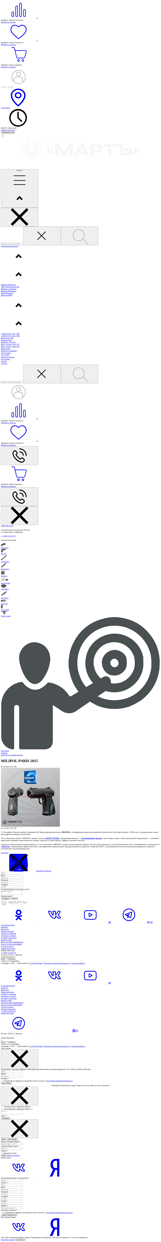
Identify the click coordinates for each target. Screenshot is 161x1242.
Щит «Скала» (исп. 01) (10, 344)
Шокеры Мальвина (8, 291)
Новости (4, 927)
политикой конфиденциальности (59, 1081)
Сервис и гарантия (8, 934)
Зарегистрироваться (9, 1215)
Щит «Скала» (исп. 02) (10, 346)
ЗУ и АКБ (5, 355)
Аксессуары (6, 353)
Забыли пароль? (13, 1155)
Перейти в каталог (8, 22)
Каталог (19, 170)
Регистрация (12, 1139)
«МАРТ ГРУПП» (52, 838)
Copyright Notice (36, 963)
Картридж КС (6, 340)
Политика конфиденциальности (57, 963)
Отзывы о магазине (9, 938)
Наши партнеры (7, 931)
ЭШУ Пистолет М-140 (10, 287)
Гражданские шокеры (9, 246)
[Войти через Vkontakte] (19, 1176)
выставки (5, 853)
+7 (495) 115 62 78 (8, 536)
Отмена (14, 898)
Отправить (5, 898)
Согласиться (20, 1240)
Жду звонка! (6, 1083)
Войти (4, 1155)
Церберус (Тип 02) (8, 342)
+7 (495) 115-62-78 (8, 1011)
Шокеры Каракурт (8, 285)
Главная (4, 753)
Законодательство (8, 948)
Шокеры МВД (6, 295)
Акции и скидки (7, 357)
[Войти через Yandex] (54, 1176)
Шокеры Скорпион (8, 289)
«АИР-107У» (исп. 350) (10, 336)
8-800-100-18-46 (7, 1013)
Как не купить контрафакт (11, 944)
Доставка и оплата (8, 936)
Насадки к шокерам (9, 351)
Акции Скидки (4, 362)
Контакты (5, 929)
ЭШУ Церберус (7, 293)
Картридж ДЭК (7, 338)
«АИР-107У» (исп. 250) (10, 334)
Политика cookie (7, 1240)
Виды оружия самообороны (12, 942)
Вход (4, 1139)
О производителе (8, 925)
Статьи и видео (7, 946)
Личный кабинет (78, 963)
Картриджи (5, 349)
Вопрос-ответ (6, 940)
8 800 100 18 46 (7, 526)
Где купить (5, 359)
